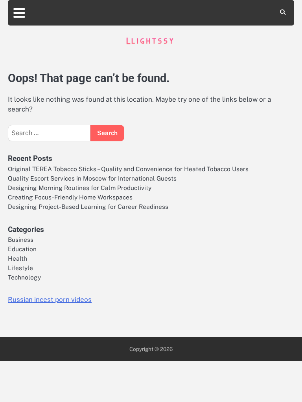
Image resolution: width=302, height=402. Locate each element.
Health (17, 258)
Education (22, 248)
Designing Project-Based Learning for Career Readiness (88, 206)
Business (20, 239)
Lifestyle (20, 267)
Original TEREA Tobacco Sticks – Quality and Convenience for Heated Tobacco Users (128, 168)
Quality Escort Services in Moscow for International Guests (92, 178)
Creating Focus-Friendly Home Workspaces (70, 197)
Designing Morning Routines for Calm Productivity (79, 187)
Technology (24, 277)
